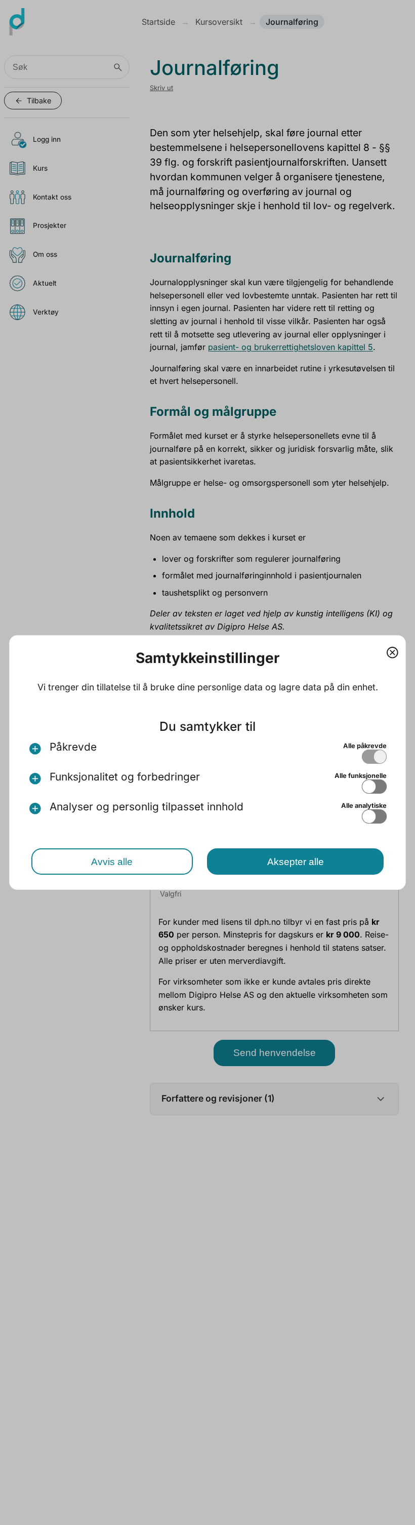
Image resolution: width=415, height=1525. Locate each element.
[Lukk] (392, 651)
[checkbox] (374, 757)
